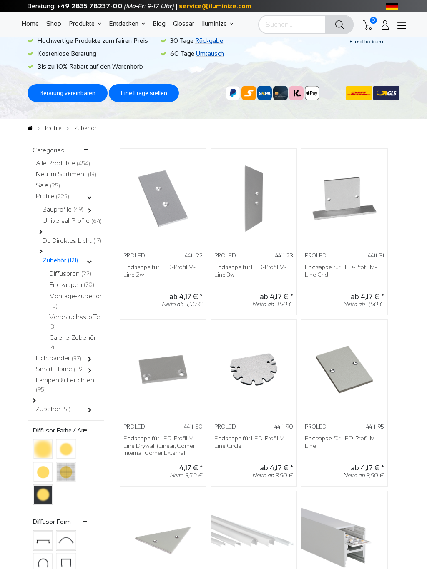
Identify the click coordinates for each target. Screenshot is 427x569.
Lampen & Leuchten (65, 380)
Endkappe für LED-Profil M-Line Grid (341, 271)
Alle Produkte (55, 163)
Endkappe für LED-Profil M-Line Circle (250, 442)
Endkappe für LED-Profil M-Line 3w (250, 271)
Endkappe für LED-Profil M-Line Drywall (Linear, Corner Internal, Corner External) (159, 445)
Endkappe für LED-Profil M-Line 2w (159, 271)
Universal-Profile (66, 220)
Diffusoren (64, 273)
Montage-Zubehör (75, 295)
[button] (190, 167)
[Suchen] (339, 25)
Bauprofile (57, 209)
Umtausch (210, 53)
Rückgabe (209, 40)
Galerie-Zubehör (72, 337)
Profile (45, 196)
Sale (42, 185)
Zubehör (54, 260)
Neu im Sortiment (61, 173)
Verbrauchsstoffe (74, 316)
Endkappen (65, 284)
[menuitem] (32, 23)
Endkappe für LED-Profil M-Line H (341, 442)
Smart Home (54, 368)
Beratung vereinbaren (67, 93)
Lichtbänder (53, 358)
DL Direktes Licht (67, 240)
